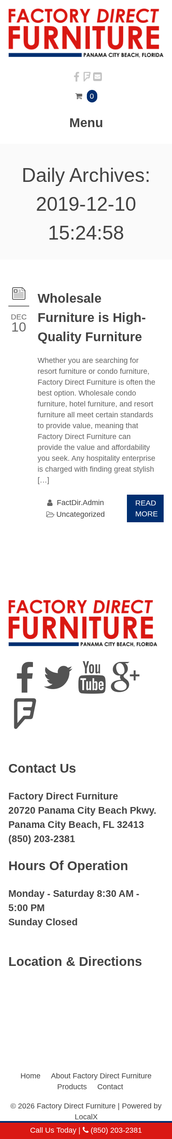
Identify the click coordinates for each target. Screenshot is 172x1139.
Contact (110, 1087)
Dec (19, 317)
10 (18, 327)
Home (30, 1076)
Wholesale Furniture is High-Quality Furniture (92, 317)
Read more (146, 508)
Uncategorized (80, 514)
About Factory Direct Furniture (101, 1076)
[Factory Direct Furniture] (86, 55)
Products (72, 1087)
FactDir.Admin (80, 502)
